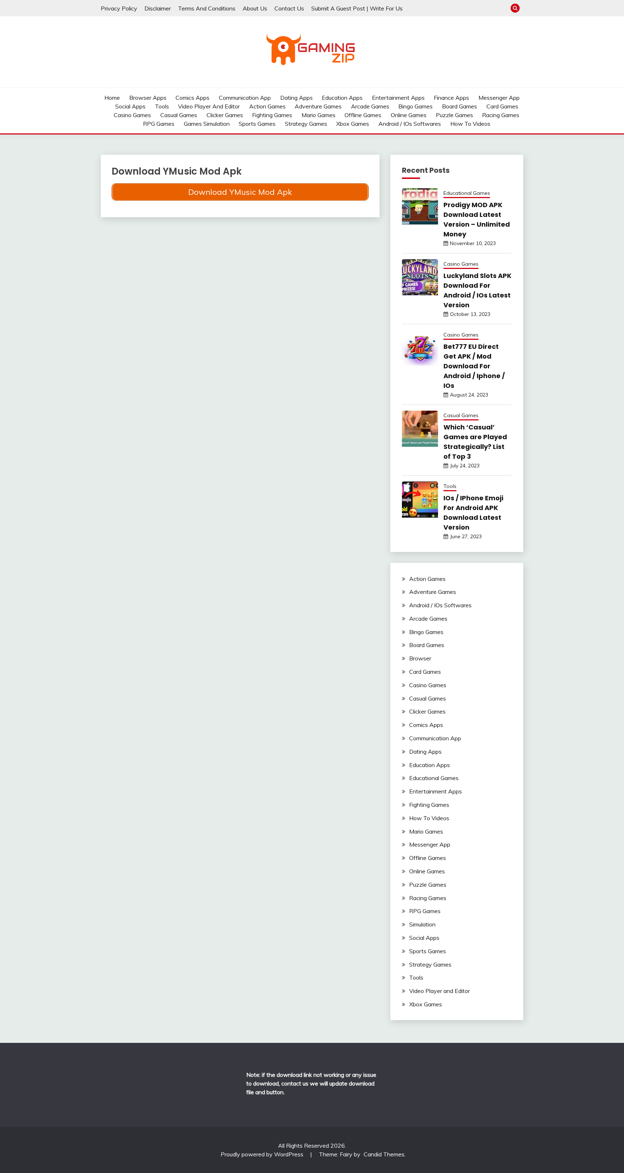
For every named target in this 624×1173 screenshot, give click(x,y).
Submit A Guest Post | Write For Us (357, 8)
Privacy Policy (119, 8)
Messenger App (499, 97)
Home (112, 97)
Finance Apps (451, 97)
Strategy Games (306, 123)
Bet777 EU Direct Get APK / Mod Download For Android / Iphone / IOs (474, 366)
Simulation (422, 924)
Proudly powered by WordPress (263, 1154)
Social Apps (130, 106)
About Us (255, 8)
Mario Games (318, 115)
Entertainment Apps (398, 97)
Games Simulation (207, 123)
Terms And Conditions (206, 8)
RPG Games (158, 123)
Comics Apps (192, 97)
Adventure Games (318, 106)
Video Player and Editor (209, 106)
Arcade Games (370, 106)
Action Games (267, 106)
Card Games (502, 106)
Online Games (408, 115)
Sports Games (257, 123)
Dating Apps (296, 97)
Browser (420, 658)
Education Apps (342, 97)
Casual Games (178, 115)
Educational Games (466, 193)
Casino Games (132, 115)
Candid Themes (384, 1154)
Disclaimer (157, 8)
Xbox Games (352, 123)
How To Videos (470, 123)
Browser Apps (147, 97)
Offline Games (362, 115)
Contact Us (289, 8)
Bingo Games (415, 106)
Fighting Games (272, 115)
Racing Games (500, 115)
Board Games (459, 106)
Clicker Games (225, 115)
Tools (162, 106)
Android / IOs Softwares (409, 123)
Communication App (245, 97)
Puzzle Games (454, 115)
